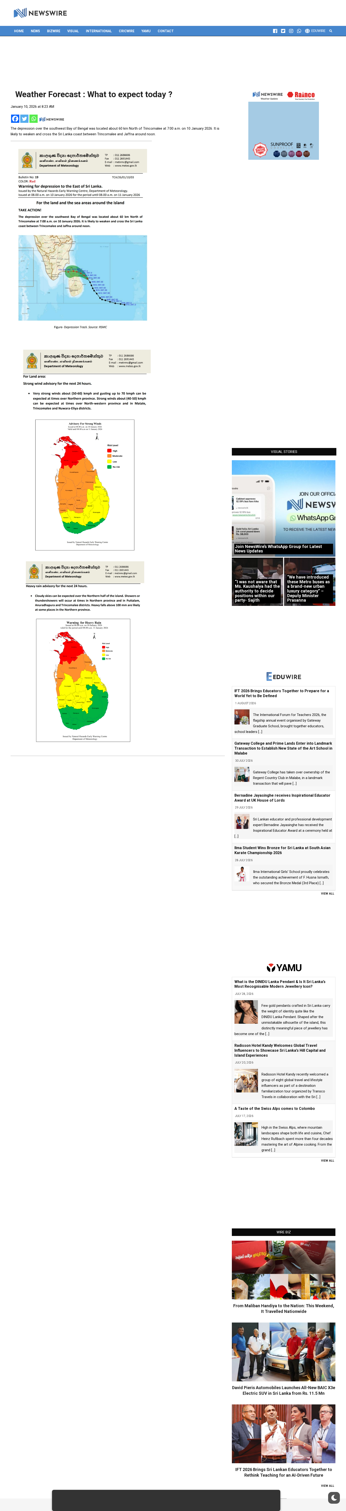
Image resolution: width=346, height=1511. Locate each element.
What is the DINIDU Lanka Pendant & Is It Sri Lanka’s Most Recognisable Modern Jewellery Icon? (280, 984)
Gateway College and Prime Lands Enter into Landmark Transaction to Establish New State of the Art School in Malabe (283, 748)
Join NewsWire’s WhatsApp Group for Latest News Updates (278, 549)
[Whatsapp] (33, 119)
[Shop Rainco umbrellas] (283, 124)
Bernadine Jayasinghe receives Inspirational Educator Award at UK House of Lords (282, 798)
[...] (260, 732)
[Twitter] (24, 119)
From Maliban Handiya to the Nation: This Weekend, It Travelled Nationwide (283, 1308)
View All (327, 893)
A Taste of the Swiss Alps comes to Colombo (274, 1108)
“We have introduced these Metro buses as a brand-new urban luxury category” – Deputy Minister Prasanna (308, 589)
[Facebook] (15, 119)
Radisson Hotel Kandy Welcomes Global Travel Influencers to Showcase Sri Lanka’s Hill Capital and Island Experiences (280, 1050)
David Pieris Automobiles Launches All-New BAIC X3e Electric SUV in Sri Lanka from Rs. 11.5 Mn (283, 1390)
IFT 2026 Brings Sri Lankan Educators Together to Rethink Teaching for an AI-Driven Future (283, 1472)
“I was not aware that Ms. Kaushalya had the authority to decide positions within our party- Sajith (257, 591)
